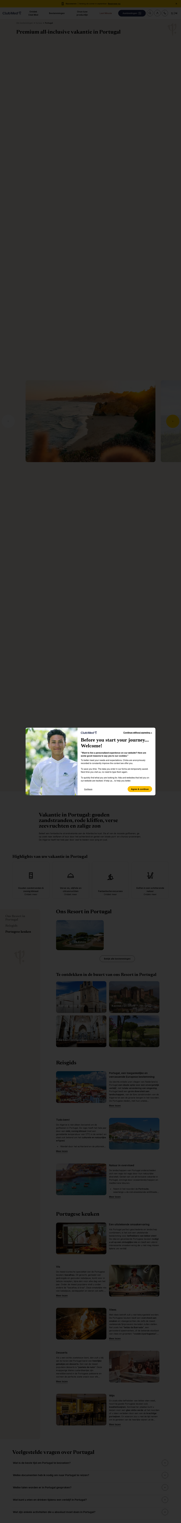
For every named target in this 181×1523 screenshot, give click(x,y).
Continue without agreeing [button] (137, 732)
